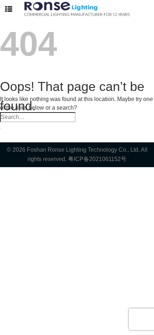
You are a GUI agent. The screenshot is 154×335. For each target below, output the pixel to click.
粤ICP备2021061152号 (97, 159)
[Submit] (0, 128)
